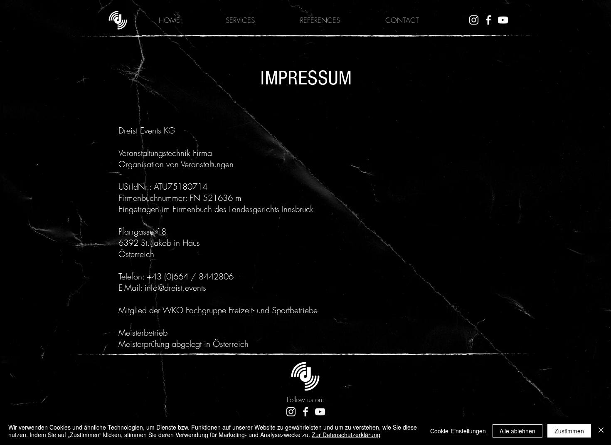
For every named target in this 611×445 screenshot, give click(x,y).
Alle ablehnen (517, 431)
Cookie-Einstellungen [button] (458, 431)
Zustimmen (569, 431)
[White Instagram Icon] (474, 20)
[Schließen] (601, 430)
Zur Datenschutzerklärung (346, 434)
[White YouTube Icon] (503, 20)
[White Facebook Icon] (488, 20)
